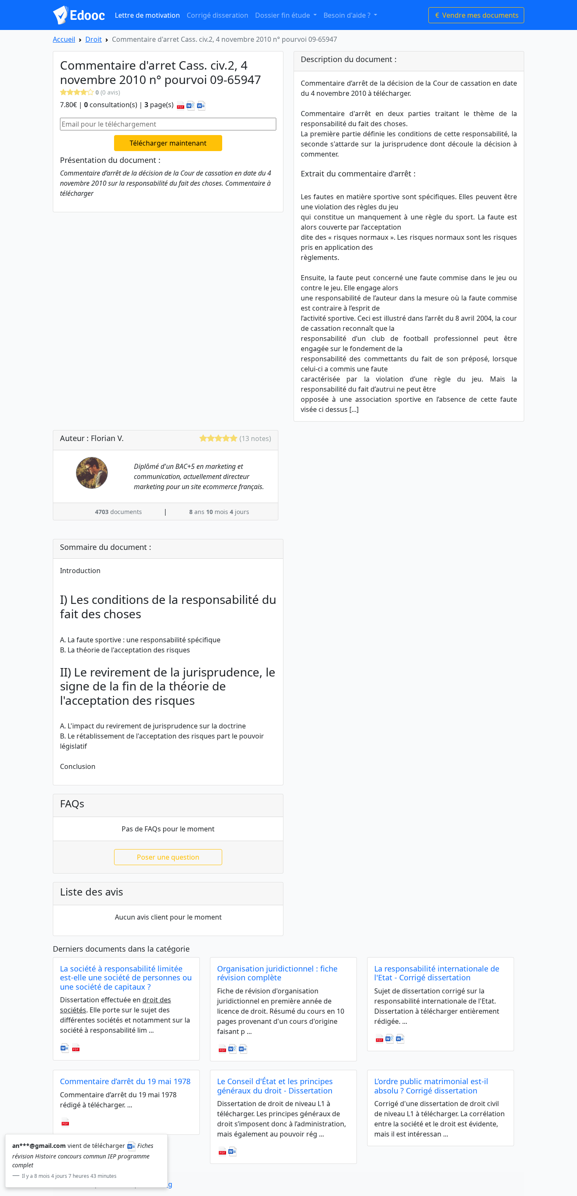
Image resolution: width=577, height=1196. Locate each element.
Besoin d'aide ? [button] (348, 15)
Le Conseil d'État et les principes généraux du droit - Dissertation (275, 1086)
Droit (93, 39)
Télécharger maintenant (168, 143)
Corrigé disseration (217, 15)
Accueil (64, 39)
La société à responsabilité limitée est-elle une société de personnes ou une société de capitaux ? (126, 977)
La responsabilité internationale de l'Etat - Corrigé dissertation (436, 973)
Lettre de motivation (147, 15)
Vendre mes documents (480, 15)
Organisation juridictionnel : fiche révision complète (277, 973)
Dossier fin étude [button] (283, 15)
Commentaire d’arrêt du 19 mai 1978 (125, 1081)
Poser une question (168, 857)
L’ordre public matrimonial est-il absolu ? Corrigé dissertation (431, 1086)
